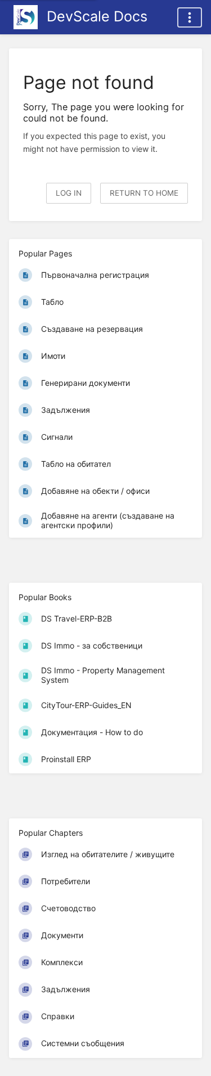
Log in (69, 192)
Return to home (144, 192)
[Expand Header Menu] (189, 17)
